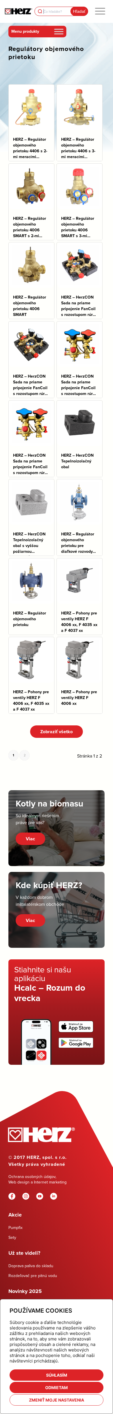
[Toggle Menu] (58, 31)
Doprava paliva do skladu (30, 1266)
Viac (30, 838)
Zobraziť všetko (56, 731)
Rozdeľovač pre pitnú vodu (32, 1275)
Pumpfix (15, 1227)
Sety (12, 1237)
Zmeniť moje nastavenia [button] (56, 1399)
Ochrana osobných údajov (31, 1176)
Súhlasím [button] (56, 1375)
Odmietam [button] (56, 1387)
